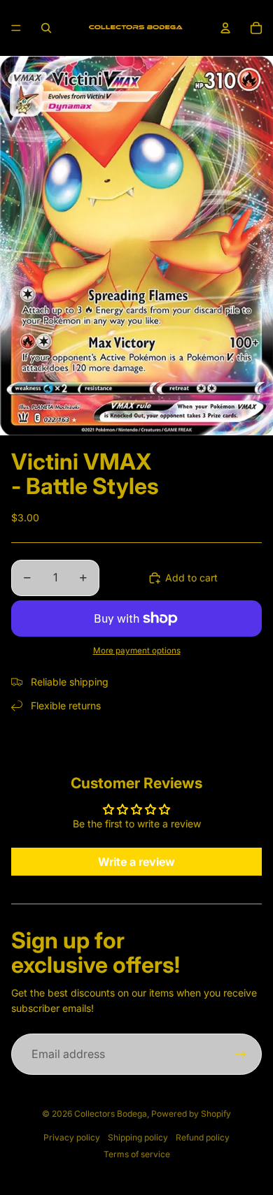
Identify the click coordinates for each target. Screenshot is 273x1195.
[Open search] (46, 28)
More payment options (137, 651)
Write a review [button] (136, 862)
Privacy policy (71, 1137)
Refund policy (203, 1137)
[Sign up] (240, 1054)
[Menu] (16, 28)
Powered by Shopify (191, 1113)
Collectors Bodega (110, 1113)
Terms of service (137, 1154)
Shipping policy (138, 1137)
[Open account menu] (225, 28)
